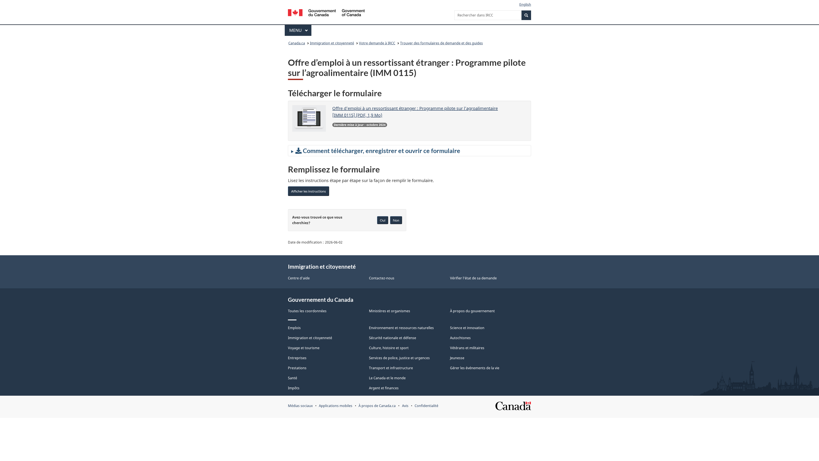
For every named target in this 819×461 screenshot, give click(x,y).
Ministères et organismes (389, 311)
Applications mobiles (335, 405)
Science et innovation (467, 327)
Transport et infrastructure (391, 368)
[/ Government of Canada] (326, 13)
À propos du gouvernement (472, 311)
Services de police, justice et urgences (399, 358)
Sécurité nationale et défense (392, 338)
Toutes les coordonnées (307, 311)
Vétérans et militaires (467, 348)
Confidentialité (426, 405)
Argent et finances (384, 388)
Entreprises (297, 358)
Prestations (297, 368)
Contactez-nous (381, 278)
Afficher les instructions (308, 191)
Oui (382, 220)
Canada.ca (296, 43)
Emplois (294, 327)
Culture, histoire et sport (389, 348)
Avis (405, 405)
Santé (292, 378)
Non (396, 220)
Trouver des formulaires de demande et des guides (441, 43)
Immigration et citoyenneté (332, 43)
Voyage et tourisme (303, 348)
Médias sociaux (300, 405)
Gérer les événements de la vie (474, 368)
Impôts (293, 388)
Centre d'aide (299, 278)
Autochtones (460, 338)
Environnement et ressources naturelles (401, 327)
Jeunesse (457, 358)
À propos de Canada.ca (377, 405)
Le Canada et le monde (387, 378)
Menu (300, 30)
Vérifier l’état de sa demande (473, 278)
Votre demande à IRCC (377, 43)
